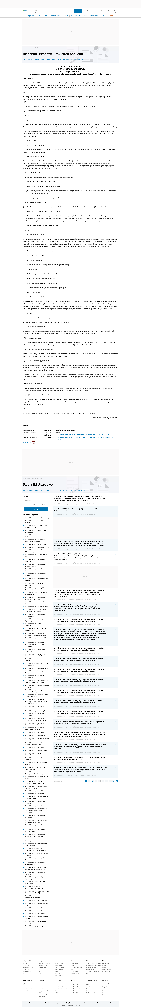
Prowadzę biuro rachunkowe (93, 965)
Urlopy (40, 969)
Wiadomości (105, 963)
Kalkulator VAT (74, 987)
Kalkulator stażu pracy (76, 990)
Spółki (72, 965)
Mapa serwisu (108, 1003)
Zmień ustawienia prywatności (54, 1003)
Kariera (77, 1003)
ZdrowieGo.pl (105, 983)
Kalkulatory (73, 980)
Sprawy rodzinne (59, 963)
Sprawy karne (58, 965)
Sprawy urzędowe (59, 969)
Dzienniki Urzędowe (37, 48)
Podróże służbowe (91, 988)
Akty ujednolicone (28, 59)
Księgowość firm (27, 961)
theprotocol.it (105, 992)
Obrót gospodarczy (28, 967)
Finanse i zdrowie (75, 973)
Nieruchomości (94, 15)
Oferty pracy (105, 994)
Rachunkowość (27, 965)
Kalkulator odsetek (75, 988)
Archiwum (104, 985)
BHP (40, 971)
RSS (84, 1003)
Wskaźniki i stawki (91, 980)
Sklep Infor (57, 973)
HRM (40, 973)
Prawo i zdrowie (59, 975)
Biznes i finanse (74, 963)
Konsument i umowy (60, 967)
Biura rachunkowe (91, 961)
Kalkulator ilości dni (75, 985)
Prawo (66, 15)
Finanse (104, 967)
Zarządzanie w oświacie (45, 990)
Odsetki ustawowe (91, 990)
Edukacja (104, 15)
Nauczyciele (42, 987)
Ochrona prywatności (35, 1003)
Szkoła (40, 985)
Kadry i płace (26, 990)
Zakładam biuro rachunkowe (93, 963)
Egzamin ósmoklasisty (44, 994)
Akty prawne (58, 980)
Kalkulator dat (74, 983)
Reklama (98, 1003)
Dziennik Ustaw (39, 59)
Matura (40, 992)
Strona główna (26, 48)
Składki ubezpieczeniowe (92, 987)
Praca (56, 971)
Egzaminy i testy (43, 988)
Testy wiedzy (42, 996)
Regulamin (69, 1003)
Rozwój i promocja (27, 988)
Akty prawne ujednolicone (61, 990)
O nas (24, 1003)
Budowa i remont (106, 969)
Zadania (25, 987)
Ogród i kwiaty (106, 971)
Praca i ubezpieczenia (76, 967)
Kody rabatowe (106, 987)
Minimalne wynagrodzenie (93, 985)
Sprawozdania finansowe (92, 971)
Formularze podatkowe (108, 990)
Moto (85, 15)
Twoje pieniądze (76, 15)
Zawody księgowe (27, 971)
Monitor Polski (51, 59)
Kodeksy (57, 992)
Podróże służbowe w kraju (93, 983)
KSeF (112, 15)
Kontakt (90, 1003)
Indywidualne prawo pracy (45, 963)
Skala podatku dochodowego (93, 992)
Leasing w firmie (74, 971)
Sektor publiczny (56, 15)
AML (87, 973)
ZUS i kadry (26, 969)
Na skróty (105, 980)
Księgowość (30, 15)
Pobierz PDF (27, 443)
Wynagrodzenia (43, 965)
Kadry (39, 15)
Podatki (25, 963)
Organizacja (26, 983)
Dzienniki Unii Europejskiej (79, 59)
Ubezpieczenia (42, 967)
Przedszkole (42, 983)
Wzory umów (105, 988)
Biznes (46, 15)
